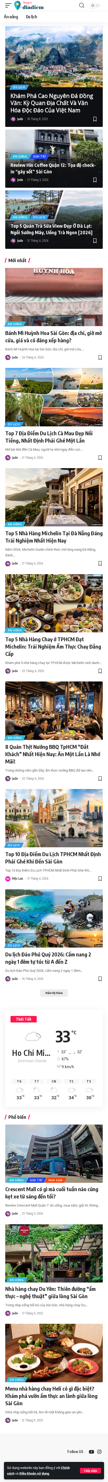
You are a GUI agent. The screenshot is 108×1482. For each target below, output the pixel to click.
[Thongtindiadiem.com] (31, 5)
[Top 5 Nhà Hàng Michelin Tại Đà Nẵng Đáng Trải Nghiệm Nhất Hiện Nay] (54, 497)
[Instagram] (99, 1452)
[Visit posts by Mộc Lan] (7, 878)
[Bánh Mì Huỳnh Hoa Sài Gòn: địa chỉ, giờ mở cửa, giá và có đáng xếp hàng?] (54, 297)
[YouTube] (91, 1452)
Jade (20, 119)
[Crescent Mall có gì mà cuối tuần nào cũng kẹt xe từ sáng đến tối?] (54, 1154)
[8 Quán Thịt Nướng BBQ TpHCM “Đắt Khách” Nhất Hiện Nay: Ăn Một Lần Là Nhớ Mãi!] (54, 710)
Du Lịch (19, 87)
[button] (90, 1470)
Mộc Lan (17, 878)
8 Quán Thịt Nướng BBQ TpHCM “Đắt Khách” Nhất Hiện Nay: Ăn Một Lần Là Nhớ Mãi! (52, 753)
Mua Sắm (55, 1180)
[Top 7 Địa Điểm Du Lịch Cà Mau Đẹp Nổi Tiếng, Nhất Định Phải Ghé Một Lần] (54, 397)
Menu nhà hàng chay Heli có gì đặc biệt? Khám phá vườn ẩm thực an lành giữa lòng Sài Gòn (51, 1395)
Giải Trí (39, 156)
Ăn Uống (20, 156)
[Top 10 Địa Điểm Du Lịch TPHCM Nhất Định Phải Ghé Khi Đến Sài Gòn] (54, 818)
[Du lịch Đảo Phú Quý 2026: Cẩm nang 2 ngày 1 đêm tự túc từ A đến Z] (54, 918)
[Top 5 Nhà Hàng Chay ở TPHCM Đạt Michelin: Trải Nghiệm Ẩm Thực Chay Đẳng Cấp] (54, 603)
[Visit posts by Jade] (13, 119)
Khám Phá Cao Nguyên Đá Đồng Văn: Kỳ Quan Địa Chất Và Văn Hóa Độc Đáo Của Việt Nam (51, 103)
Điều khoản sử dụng (34, 1473)
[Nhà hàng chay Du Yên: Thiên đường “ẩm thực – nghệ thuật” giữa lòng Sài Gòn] (54, 1253)
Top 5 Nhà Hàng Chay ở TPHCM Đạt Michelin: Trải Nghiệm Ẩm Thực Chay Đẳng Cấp (53, 646)
